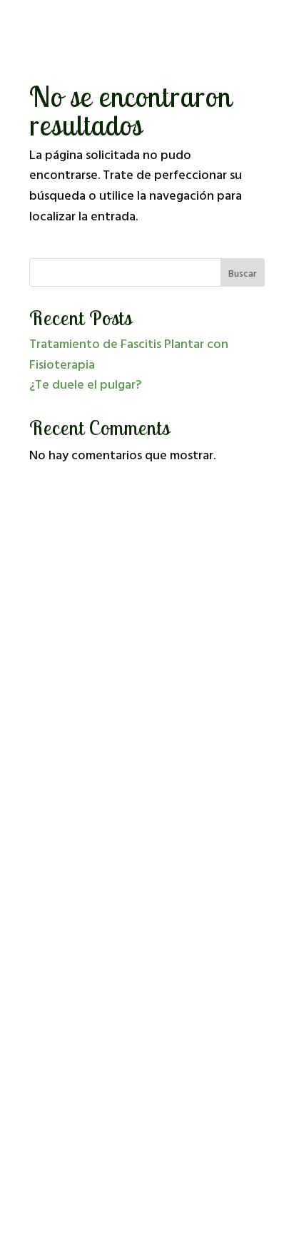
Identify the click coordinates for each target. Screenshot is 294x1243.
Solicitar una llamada (147, 649)
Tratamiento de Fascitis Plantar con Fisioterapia (128, 355)
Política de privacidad (85, 1030)
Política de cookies (78, 1049)
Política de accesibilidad (90, 1068)
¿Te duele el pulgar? (85, 385)
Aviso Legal (61, 1012)
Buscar (242, 274)
